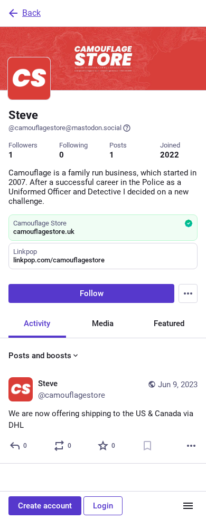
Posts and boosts (39, 355)
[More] (191, 445)
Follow (92, 293)
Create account (45, 506)
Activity (37, 323)
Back (31, 13)
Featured (169, 323)
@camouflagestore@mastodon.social (64, 128)
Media (103, 323)
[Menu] (188, 293)
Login (103, 506)
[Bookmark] (147, 445)
